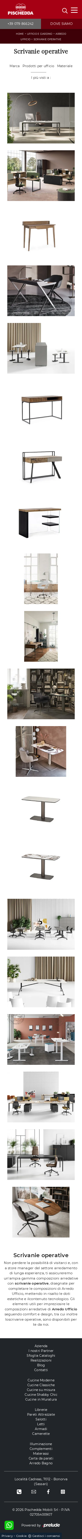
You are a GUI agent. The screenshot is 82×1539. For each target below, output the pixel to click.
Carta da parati (41, 1458)
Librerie (41, 1410)
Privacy (7, 1536)
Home (20, 33)
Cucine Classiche (41, 1385)
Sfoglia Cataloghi (41, 1356)
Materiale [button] (64, 66)
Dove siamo (61, 24)
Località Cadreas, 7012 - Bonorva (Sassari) (41, 1481)
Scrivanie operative (48, 39)
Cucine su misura (41, 1390)
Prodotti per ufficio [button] (38, 66)
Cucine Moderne (41, 1380)
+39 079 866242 (21, 24)
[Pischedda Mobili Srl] (20, 9)
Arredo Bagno (41, 1463)
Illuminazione (41, 1444)
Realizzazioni (41, 1360)
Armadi (41, 1429)
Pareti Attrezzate (41, 1414)
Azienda (41, 1346)
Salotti (41, 1419)
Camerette (41, 1434)
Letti (41, 1424)
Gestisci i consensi (46, 1536)
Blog (41, 1365)
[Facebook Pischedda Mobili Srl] (48, 1491)
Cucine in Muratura (41, 1399)
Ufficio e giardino (39, 33)
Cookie (21, 1536)
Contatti (41, 1370)
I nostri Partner (41, 1351)
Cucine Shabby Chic (41, 1395)
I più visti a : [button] (41, 78)
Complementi (41, 1449)
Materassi (41, 1454)
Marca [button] (15, 66)
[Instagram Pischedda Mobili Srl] (63, 1491)
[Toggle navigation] (74, 10)
